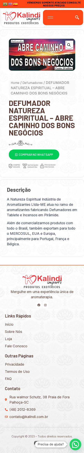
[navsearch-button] (77, 17)
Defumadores (32, 82)
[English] (10, 3)
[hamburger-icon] (50, 17)
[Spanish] (15, 3)
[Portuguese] (5, 3)
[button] (34, 155)
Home (15, 82)
